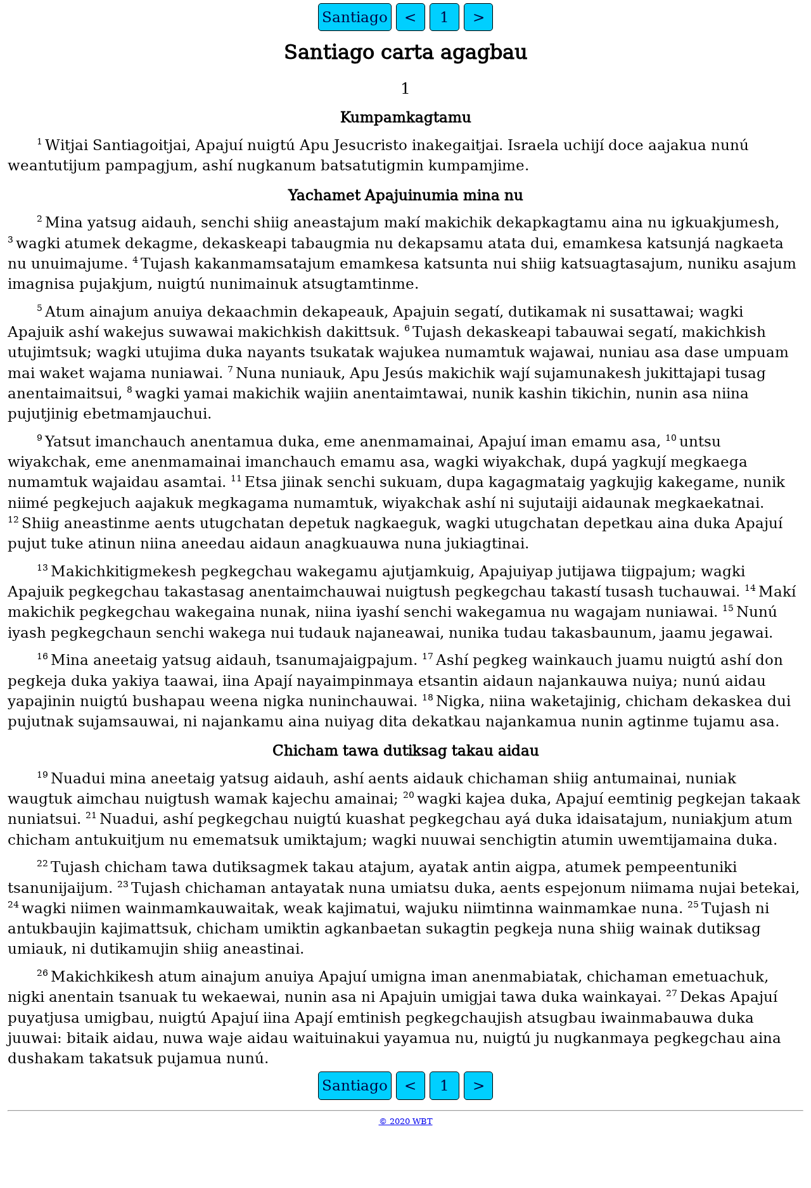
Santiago (355, 17)
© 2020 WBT (406, 1121)
